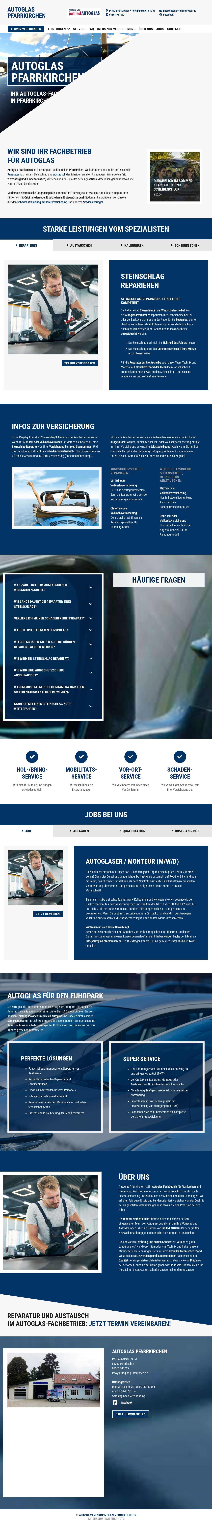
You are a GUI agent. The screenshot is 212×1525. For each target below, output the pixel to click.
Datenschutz (115, 1519)
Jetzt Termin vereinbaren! (130, 1323)
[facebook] (116, 1402)
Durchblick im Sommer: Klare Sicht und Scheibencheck (173, 185)
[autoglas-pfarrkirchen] (26, 12)
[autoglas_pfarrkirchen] (53, 1380)
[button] (68, 29)
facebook (126, 1402)
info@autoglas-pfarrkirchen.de (130, 1373)
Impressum (95, 1519)
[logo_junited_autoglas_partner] (84, 13)
